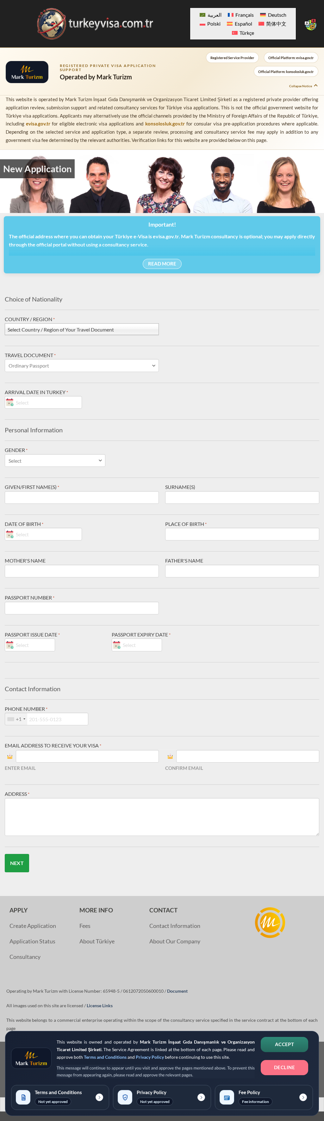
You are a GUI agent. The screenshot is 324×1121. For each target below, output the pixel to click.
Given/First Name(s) (32, 487)
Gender (16, 450)
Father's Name (184, 560)
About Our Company (174, 941)
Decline (284, 1067)
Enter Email (20, 768)
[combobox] (16, 719)
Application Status (32, 941)
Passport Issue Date (32, 634)
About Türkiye (97, 941)
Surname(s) (180, 487)
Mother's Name (25, 560)
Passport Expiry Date (141, 634)
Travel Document (30, 355)
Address (17, 794)
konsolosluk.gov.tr (165, 123)
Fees (84, 926)
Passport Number (29, 597)
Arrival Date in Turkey (36, 392)
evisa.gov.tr (38, 123)
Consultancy (24, 956)
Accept (284, 1044)
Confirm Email (184, 768)
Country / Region (30, 319)
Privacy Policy (150, 1057)
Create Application (32, 926)
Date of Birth (24, 524)
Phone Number (26, 709)
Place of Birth (186, 524)
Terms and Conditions (105, 1057)
